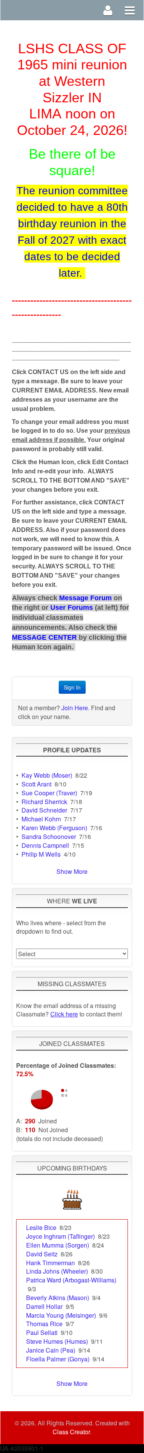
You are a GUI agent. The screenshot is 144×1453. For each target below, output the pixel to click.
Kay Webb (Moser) (47, 775)
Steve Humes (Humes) (57, 1341)
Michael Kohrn (41, 818)
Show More (72, 871)
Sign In (72, 687)
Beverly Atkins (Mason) (57, 1297)
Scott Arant (36, 784)
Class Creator (71, 1432)
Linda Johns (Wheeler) (57, 1271)
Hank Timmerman (50, 1262)
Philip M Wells (41, 854)
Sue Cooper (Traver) (49, 792)
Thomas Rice (44, 1323)
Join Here (74, 707)
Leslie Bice (41, 1227)
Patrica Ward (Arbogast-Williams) (71, 1280)
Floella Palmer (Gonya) (57, 1358)
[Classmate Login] (108, 10)
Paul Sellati (42, 1332)
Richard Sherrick (44, 801)
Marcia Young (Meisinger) (61, 1315)
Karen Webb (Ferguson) (54, 827)
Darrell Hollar (44, 1306)
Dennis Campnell (45, 845)
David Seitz (42, 1253)
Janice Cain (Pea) (50, 1350)
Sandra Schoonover (49, 836)
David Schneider (44, 810)
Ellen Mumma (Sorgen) (57, 1245)
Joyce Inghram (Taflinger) (60, 1236)
